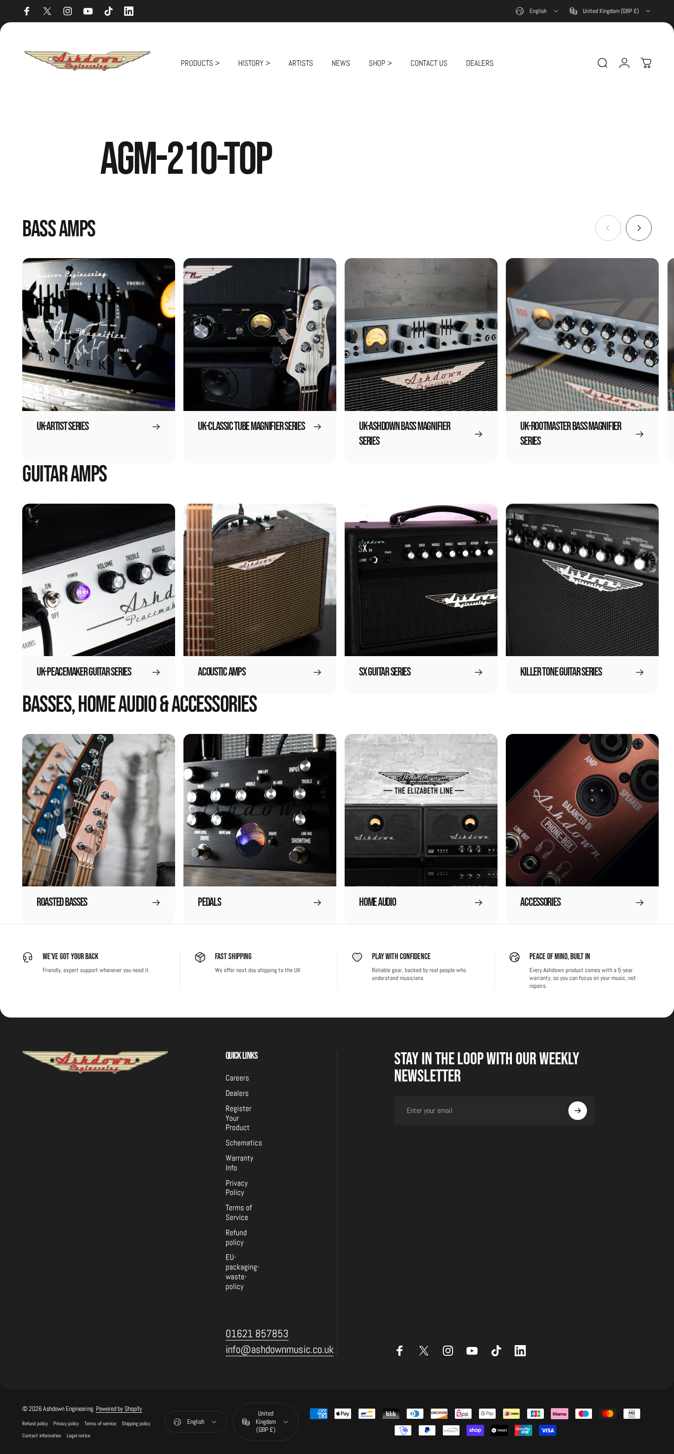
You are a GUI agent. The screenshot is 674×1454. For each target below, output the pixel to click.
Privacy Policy (237, 1187)
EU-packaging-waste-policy (242, 1272)
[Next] (639, 228)
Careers (237, 1078)
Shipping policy (136, 1424)
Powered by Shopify (119, 1409)
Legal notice (78, 1436)
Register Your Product (239, 1118)
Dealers (237, 1093)
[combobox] (538, 11)
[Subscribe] (577, 1110)
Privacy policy (66, 1424)
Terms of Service (239, 1212)
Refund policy (236, 1237)
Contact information (41, 1436)
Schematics (244, 1143)
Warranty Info (239, 1163)
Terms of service (100, 1424)
